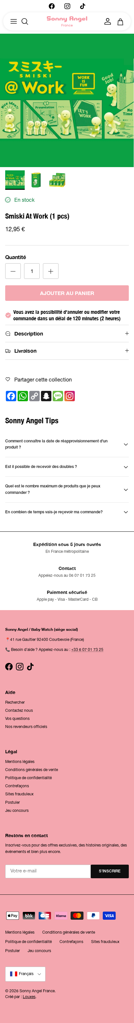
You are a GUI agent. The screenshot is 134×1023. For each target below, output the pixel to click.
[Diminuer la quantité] (13, 271)
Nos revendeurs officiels (26, 726)
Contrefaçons (17, 786)
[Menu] (14, 21)
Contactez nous (19, 710)
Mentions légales (19, 761)
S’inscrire (110, 871)
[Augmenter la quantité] (51, 271)
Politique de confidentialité (28, 778)
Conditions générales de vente (31, 769)
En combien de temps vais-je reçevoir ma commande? (54, 512)
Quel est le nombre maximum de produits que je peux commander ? (52, 489)
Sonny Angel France (37, 991)
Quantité (15, 257)
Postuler (12, 802)
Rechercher (15, 702)
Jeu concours (17, 810)
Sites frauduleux (19, 794)
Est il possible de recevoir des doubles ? (41, 467)
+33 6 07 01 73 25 (87, 649)
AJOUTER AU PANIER (67, 293)
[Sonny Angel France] (67, 21)
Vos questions (17, 718)
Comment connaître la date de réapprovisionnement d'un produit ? (56, 444)
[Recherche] (28, 21)
